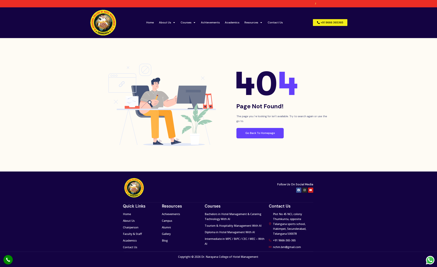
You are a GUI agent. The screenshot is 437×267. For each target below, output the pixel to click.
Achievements (210, 22)
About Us (165, 22)
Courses (186, 22)
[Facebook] (298, 190)
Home (150, 22)
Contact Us (275, 22)
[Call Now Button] (8, 259)
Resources (251, 22)
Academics (232, 22)
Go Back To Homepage (260, 133)
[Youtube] (310, 190)
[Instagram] (304, 190)
